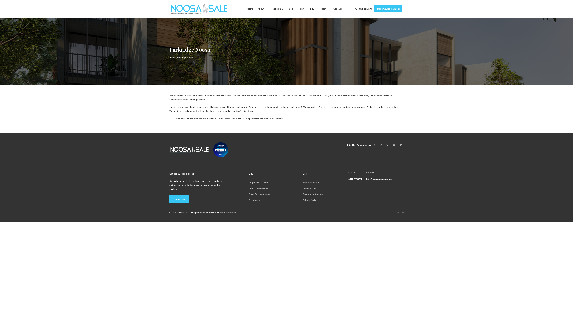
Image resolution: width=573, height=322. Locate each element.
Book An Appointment (388, 9)
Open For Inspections (259, 194)
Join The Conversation (359, 145)
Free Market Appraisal (313, 194)
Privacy (400, 212)
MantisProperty (228, 212)
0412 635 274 (355, 179)
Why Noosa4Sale (311, 182)
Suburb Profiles (310, 200)
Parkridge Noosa (185, 57)
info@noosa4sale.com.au (379, 179)
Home (172, 57)
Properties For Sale (258, 182)
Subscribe (179, 199)
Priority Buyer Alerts (258, 188)
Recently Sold (309, 188)
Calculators (254, 200)
